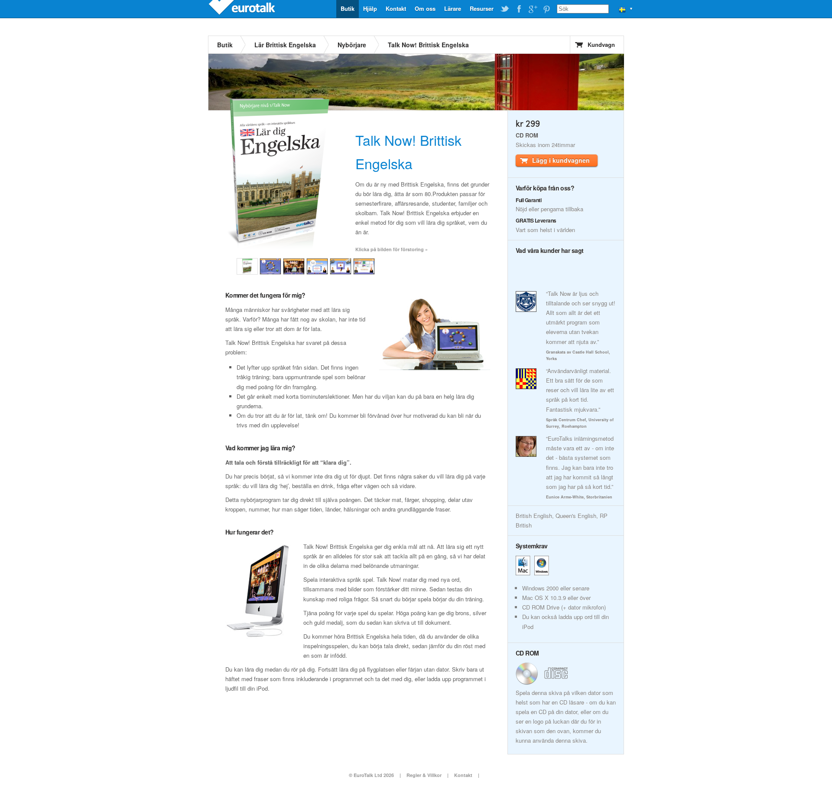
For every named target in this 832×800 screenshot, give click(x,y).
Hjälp (370, 8)
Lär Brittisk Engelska (285, 44)
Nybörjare (352, 44)
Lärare (452, 8)
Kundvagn (601, 44)
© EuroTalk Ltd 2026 (371, 775)
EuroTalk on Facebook (519, 9)
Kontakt (396, 8)
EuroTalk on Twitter (505, 9)
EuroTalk (242, 8)
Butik (347, 8)
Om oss (425, 8)
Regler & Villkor (424, 775)
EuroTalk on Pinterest (546, 9)
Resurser (482, 8)
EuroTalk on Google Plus (533, 9)
